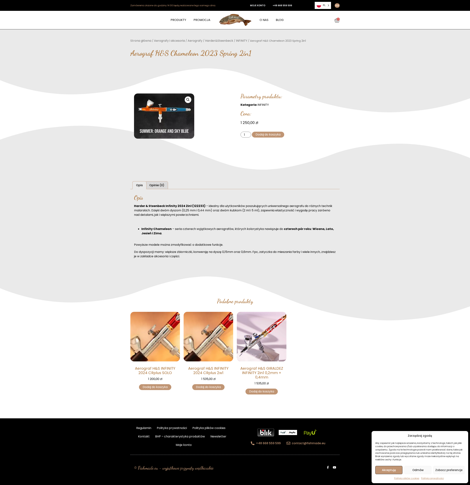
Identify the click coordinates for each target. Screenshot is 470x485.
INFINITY (241, 41)
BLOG (280, 20)
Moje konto (184, 445)
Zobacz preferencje (448, 470)
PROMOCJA (202, 20)
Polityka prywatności (432, 478)
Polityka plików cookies (406, 478)
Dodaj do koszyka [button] (155, 387)
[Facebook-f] (327, 467)
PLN (337, 5)
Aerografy (195, 41)
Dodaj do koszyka (268, 134)
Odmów (418, 470)
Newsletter (218, 436)
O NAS (264, 20)
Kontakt (144, 436)
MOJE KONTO (257, 5)
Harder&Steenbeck (219, 41)
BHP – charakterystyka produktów (180, 436)
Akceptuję (389, 470)
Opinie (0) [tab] (156, 185)
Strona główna (140, 41)
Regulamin (143, 428)
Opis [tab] (139, 185)
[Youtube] (334, 467)
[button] (188, 99)
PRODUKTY (178, 20)
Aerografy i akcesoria (169, 41)
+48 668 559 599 (282, 5)
